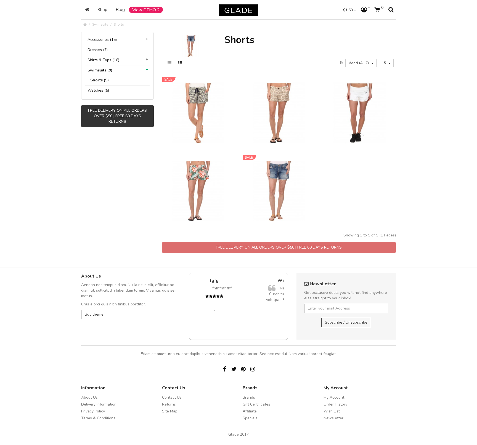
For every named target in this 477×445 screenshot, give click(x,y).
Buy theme (94, 314)
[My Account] (365, 10)
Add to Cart (193, 120)
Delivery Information (98, 404)
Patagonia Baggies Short (198, 179)
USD (348, 9)
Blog (120, 9)
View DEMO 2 (146, 10)
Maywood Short (278, 101)
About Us (89, 397)
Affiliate (250, 411)
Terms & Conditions (98, 418)
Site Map (169, 411)
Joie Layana (198, 101)
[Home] (87, 10)
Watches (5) (98, 90)
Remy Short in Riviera (279, 179)
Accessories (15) (102, 39)
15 (384, 63)
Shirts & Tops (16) (103, 60)
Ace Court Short (359, 101)
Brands (249, 397)
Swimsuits (100, 24)
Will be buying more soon (242, 281)
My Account (334, 397)
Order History (335, 404)
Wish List (332, 411)
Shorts (119, 24)
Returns (169, 404)
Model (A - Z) (359, 63)
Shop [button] (102, 9)
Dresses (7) (98, 49)
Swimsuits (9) (100, 70)
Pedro (236, 326)
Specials (250, 418)
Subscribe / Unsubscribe (346, 322)
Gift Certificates (256, 404)
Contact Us (172, 397)
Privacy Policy (93, 411)
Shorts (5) (99, 80)
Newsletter (333, 418)
